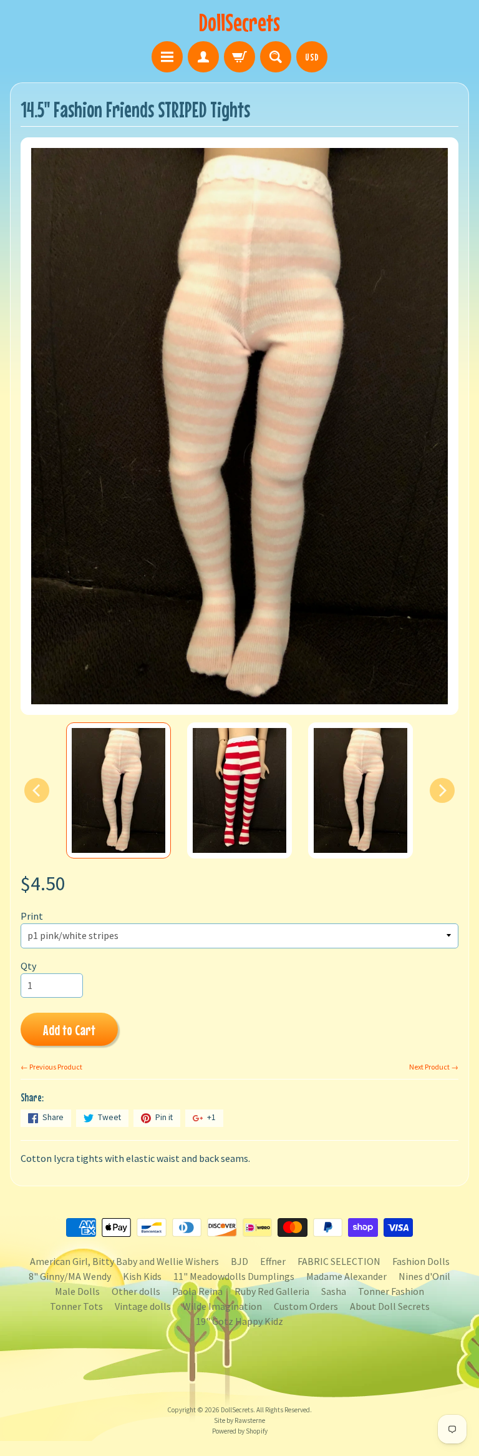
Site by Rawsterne (239, 1420)
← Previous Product (51, 1066)
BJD (239, 1261)
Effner (273, 1261)
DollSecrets (239, 22)
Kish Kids (142, 1276)
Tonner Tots (76, 1306)
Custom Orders (306, 1306)
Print (32, 916)
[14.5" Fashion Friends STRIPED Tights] (118, 790)
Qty (28, 966)
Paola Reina (197, 1291)
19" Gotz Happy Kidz (239, 1321)
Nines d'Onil (424, 1276)
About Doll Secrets (390, 1306)
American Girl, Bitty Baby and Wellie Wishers (124, 1261)
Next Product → (433, 1066)
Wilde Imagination (222, 1306)
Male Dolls (77, 1291)
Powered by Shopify (240, 1431)
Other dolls (136, 1291)
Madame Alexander (346, 1276)
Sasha (333, 1291)
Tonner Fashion (391, 1291)
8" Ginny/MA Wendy (70, 1276)
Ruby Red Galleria (272, 1291)
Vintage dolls (143, 1306)
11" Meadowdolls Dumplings (233, 1276)
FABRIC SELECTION (339, 1261)
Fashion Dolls (421, 1261)
